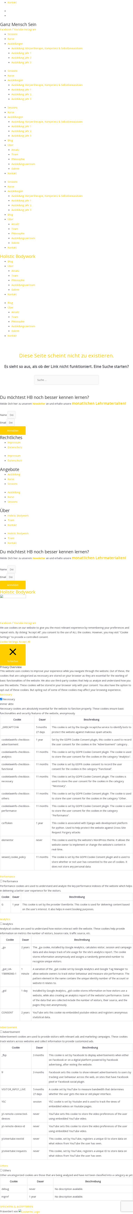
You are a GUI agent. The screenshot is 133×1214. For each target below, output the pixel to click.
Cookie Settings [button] (9, 641)
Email (3, 422)
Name (4, 415)
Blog (10, 140)
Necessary (9, 699)
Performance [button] (7, 876)
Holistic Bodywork (17, 256)
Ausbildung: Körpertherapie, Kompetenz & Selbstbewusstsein (46, 48)
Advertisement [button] (8, 1027)
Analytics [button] (5, 919)
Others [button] (4, 1165)
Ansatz (15, 149)
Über (11, 145)
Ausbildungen (15, 43)
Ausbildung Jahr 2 (21, 57)
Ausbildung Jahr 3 (21, 62)
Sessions (12, 34)
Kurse (11, 38)
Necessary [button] (6, 694)
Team (14, 154)
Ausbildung (14, 474)
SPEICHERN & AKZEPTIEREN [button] (16, 1206)
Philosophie (18, 159)
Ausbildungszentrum (23, 164)
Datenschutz (15, 447)
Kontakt (12, 173)
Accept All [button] (24, 641)
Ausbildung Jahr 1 (21, 53)
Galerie (15, 168)
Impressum (14, 442)
